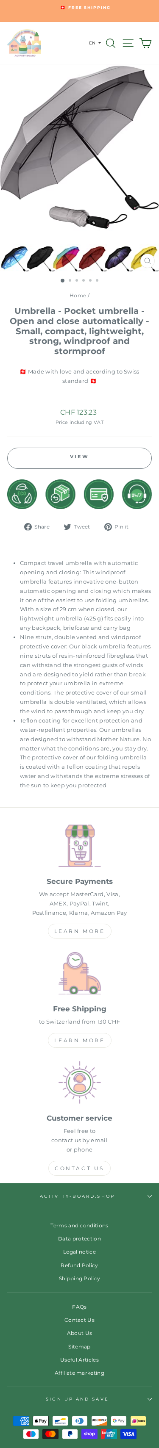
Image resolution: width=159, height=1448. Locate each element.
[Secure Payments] (79, 847)
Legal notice (79, 1252)
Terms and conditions (79, 1225)
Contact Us (79, 1168)
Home (78, 295)
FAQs (79, 1307)
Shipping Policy (79, 1278)
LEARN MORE (79, 931)
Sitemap (79, 1346)
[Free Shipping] (79, 974)
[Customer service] (79, 1084)
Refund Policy (79, 1265)
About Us (79, 1333)
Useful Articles (79, 1360)
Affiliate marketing (79, 1373)
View (79, 457)
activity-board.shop (77, 1196)
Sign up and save (77, 1399)
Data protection (79, 1238)
